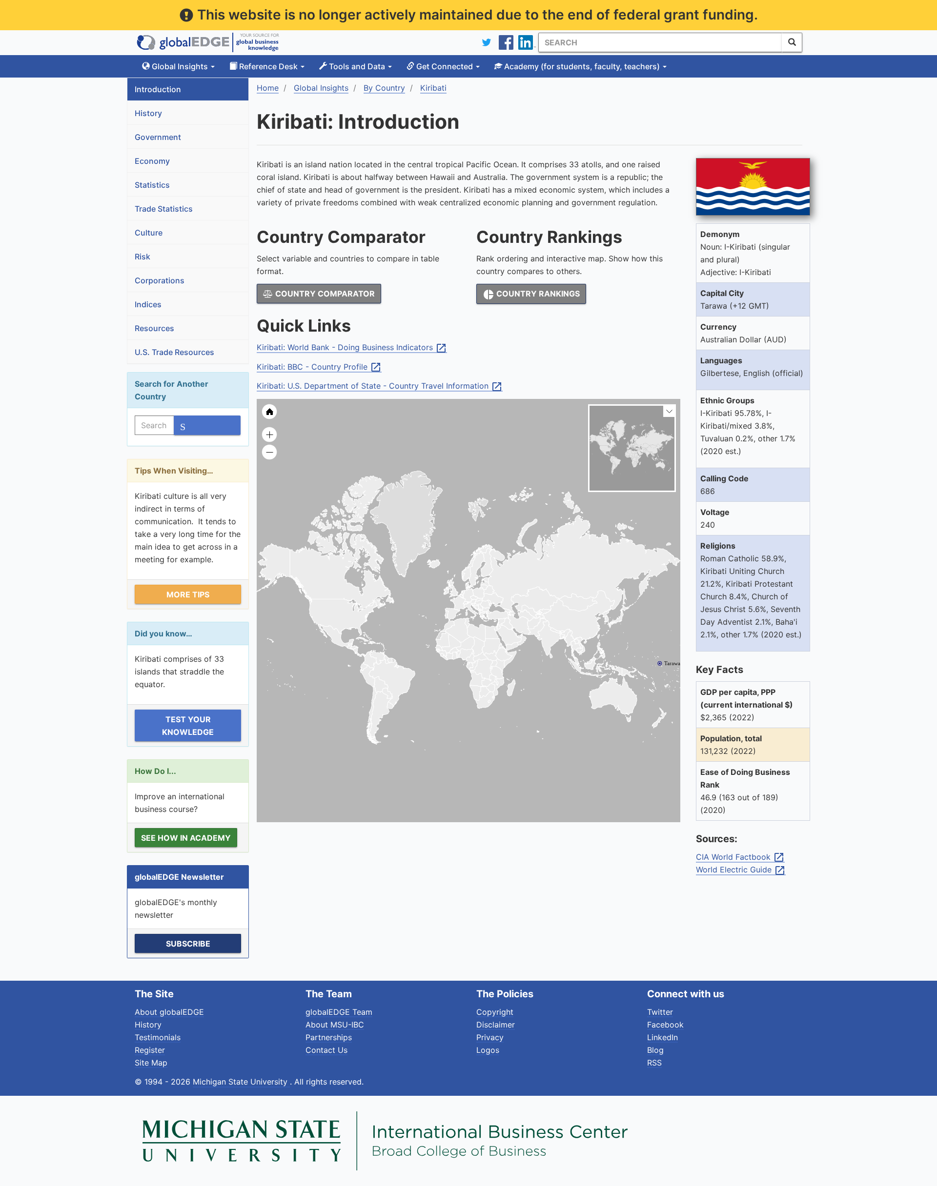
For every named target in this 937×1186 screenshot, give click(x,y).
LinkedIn (662, 1037)
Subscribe (188, 944)
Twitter (660, 1012)
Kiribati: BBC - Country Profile (319, 367)
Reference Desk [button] (268, 66)
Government (158, 137)
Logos (487, 1050)
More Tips (187, 594)
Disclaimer (495, 1024)
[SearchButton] (792, 42)
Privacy (490, 1037)
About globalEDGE (169, 1012)
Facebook (665, 1024)
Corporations (159, 280)
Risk (142, 256)
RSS (654, 1062)
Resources (154, 328)
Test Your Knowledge (188, 725)
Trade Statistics (164, 209)
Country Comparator (324, 293)
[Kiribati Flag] (753, 187)
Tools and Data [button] (357, 66)
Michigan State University (241, 1082)
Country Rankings (531, 294)
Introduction (158, 89)
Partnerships (329, 1037)
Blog (655, 1050)
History (148, 113)
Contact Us (326, 1050)
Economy (152, 161)
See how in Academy (186, 838)
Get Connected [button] (444, 66)
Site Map (151, 1062)
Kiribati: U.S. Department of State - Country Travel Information (380, 386)
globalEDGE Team (339, 1012)
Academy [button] (581, 66)
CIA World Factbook (740, 857)
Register (150, 1050)
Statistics (152, 185)
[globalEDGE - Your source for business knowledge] (208, 42)
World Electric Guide (741, 870)
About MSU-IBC (335, 1024)
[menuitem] (520, 635)
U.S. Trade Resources (174, 352)
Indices (148, 304)
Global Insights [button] (180, 66)
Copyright (494, 1012)
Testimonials (158, 1037)
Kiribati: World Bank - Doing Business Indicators (352, 347)
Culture (149, 232)
